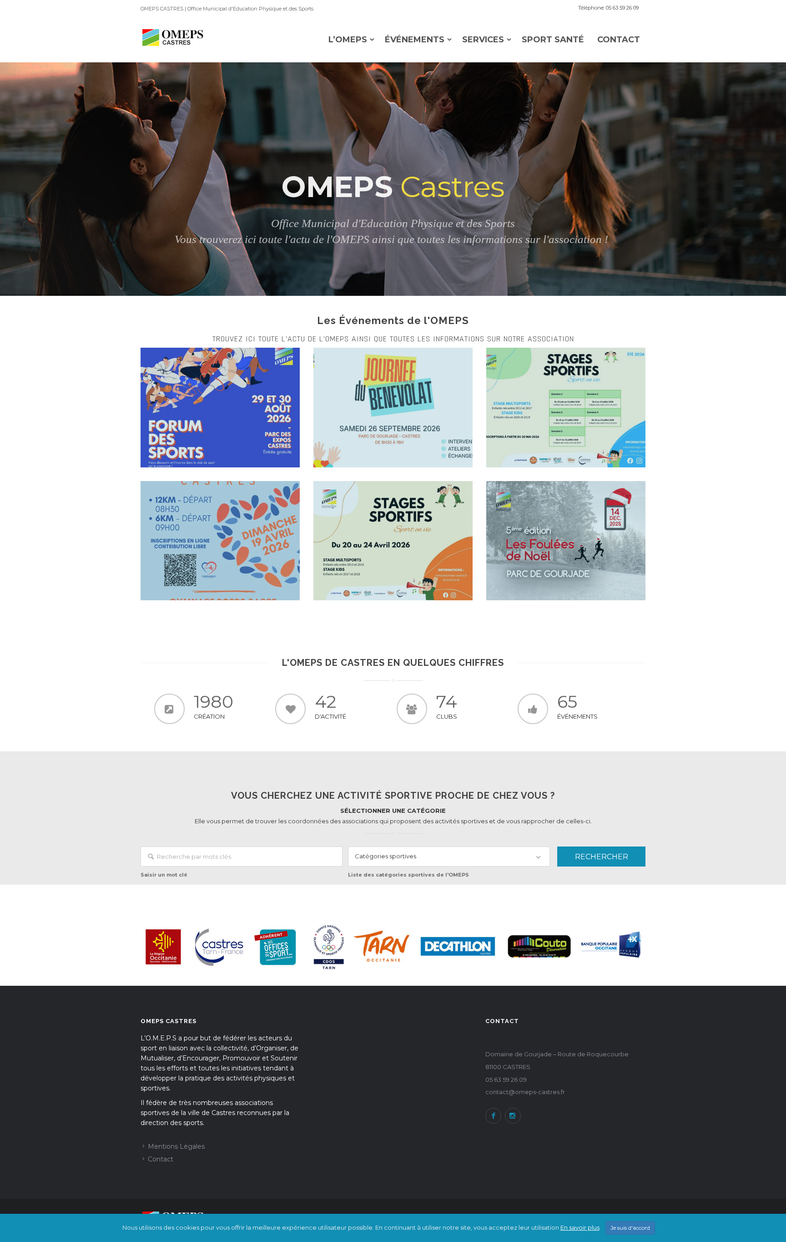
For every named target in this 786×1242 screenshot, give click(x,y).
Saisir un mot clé (164, 875)
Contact (618, 39)
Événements (414, 39)
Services (483, 39)
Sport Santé (553, 39)
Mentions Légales (176, 1146)
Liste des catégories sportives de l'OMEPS (408, 875)
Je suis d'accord (630, 1227)
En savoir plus (580, 1227)
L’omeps (347, 39)
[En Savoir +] (220, 407)
